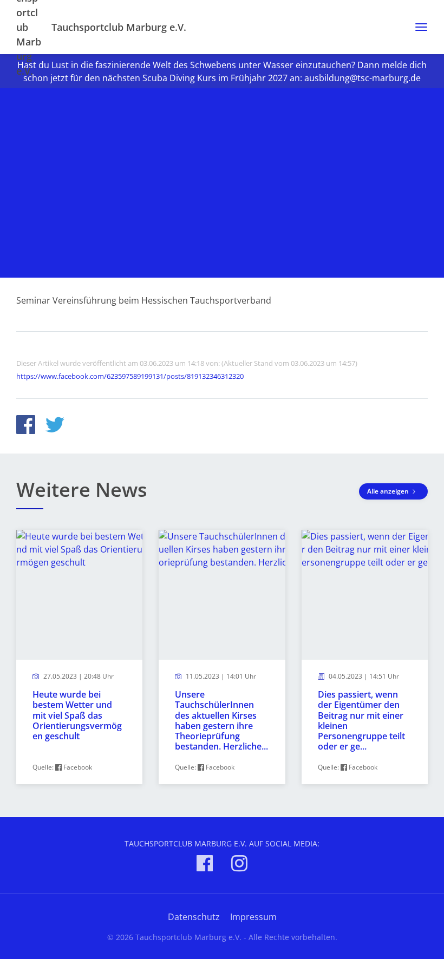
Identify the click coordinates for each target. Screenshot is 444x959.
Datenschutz (194, 917)
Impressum (253, 917)
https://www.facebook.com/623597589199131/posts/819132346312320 (130, 376)
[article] (79, 657)
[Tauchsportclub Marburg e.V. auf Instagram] (239, 865)
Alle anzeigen (388, 491)
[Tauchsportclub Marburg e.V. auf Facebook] (205, 865)
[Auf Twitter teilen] (54, 426)
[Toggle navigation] (417, 27)
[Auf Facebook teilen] (25, 426)
